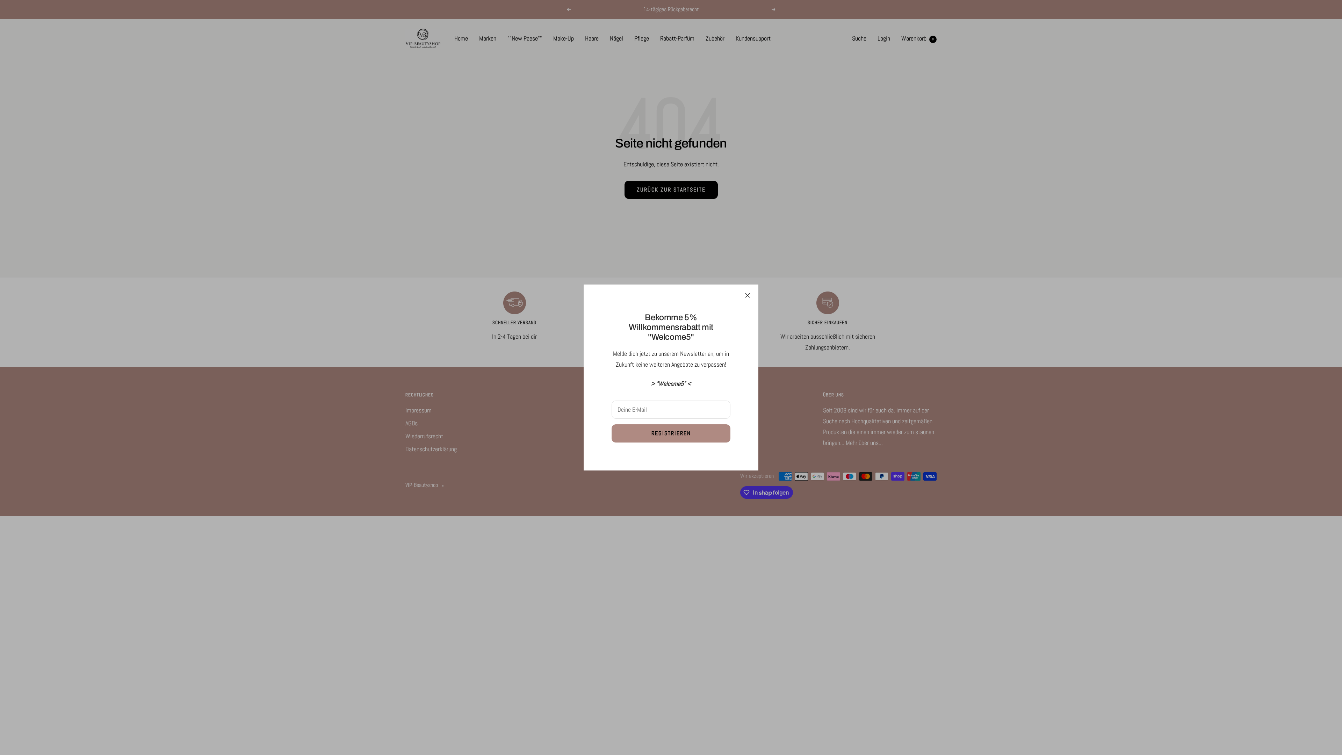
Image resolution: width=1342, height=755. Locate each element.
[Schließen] (747, 295)
